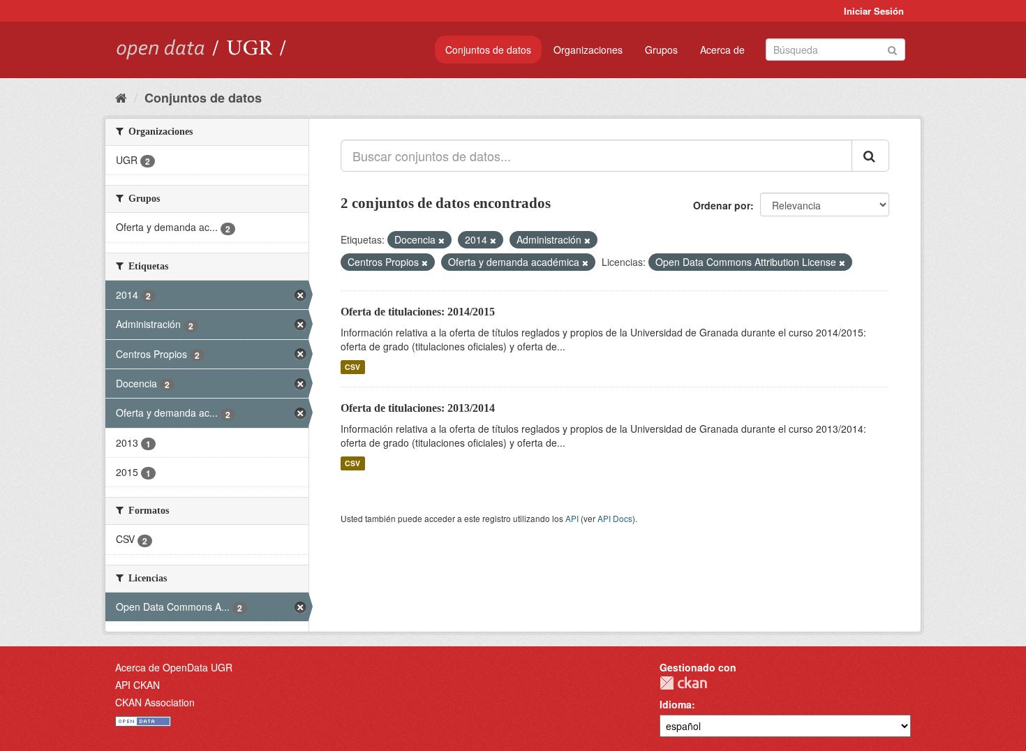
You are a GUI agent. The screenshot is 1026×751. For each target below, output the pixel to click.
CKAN (683, 683)
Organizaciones (588, 50)
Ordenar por (721, 205)
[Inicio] (121, 97)
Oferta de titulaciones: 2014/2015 (418, 312)
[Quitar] (441, 240)
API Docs (614, 518)
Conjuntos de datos (488, 50)
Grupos (661, 50)
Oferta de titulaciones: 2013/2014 (418, 408)
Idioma (676, 704)
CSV (352, 367)
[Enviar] (892, 48)
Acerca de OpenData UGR (173, 667)
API (572, 518)
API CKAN (137, 685)
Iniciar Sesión (874, 10)
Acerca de (722, 50)
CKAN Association (155, 702)
